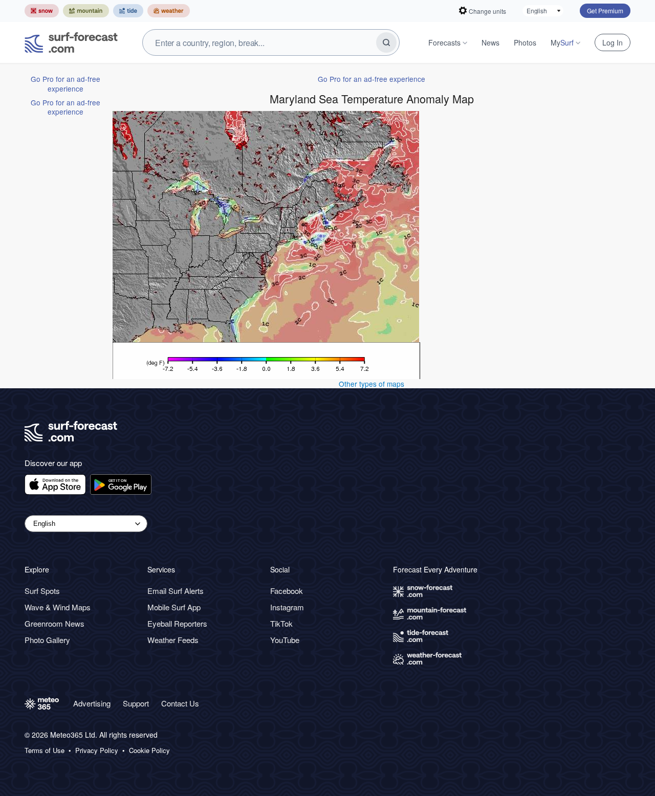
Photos (525, 42)
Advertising (92, 703)
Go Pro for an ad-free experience (65, 83)
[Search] (386, 42)
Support (136, 703)
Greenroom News (54, 623)
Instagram (287, 607)
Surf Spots (42, 590)
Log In (612, 42)
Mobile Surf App (174, 607)
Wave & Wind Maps (58, 607)
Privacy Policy (96, 750)
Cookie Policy (149, 750)
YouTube (284, 639)
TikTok (281, 623)
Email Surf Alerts (175, 590)
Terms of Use (44, 750)
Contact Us (180, 703)
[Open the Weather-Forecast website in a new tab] (168, 10)
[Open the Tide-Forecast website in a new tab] (128, 10)
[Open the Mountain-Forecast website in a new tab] (86, 10)
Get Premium (605, 10)
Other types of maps (371, 384)
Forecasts (444, 42)
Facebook (286, 590)
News (490, 42)
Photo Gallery (47, 639)
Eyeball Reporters (177, 623)
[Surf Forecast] (71, 42)
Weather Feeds (173, 639)
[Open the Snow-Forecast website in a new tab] (42, 10)
